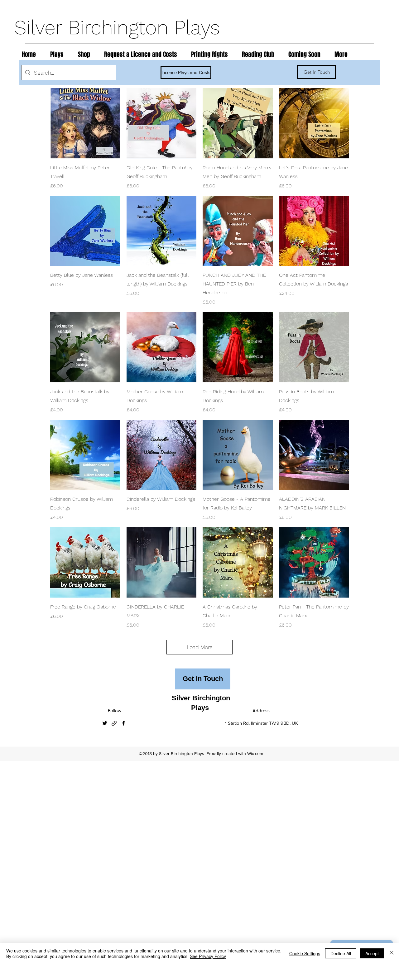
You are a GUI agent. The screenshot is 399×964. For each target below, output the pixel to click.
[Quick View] (85, 123)
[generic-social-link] (114, 723)
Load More (200, 647)
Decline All (340, 953)
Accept (372, 953)
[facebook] (123, 723)
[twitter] (105, 723)
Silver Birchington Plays (120, 27)
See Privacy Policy (208, 956)
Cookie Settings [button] (304, 953)
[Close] (391, 953)
